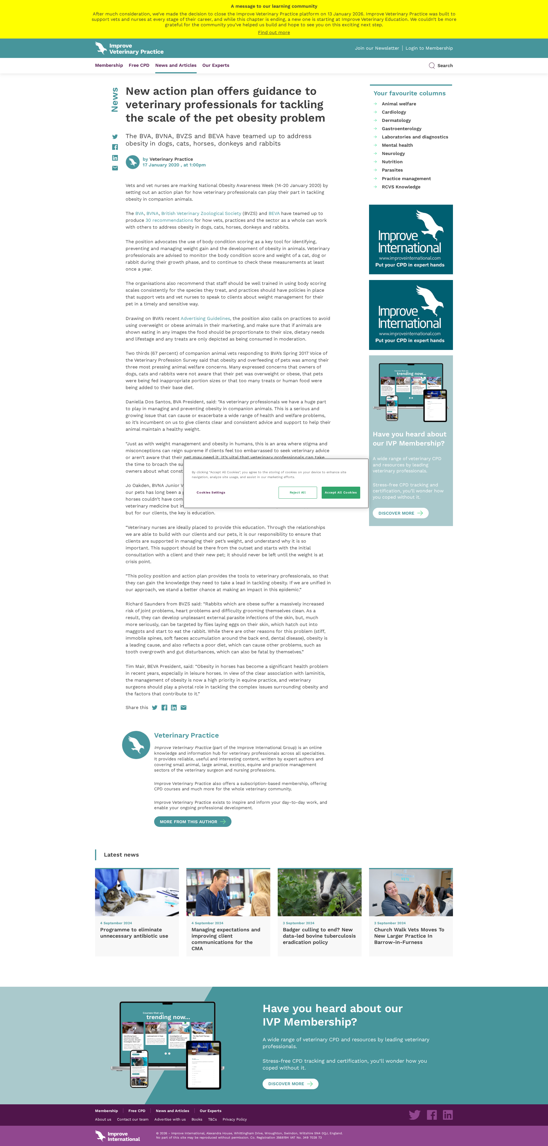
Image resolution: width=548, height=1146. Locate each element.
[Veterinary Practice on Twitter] (415, 1115)
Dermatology (396, 120)
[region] (276, 483)
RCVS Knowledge (401, 187)
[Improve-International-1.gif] (411, 240)
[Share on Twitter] (106, 136)
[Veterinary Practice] (136, 779)
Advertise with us (170, 1119)
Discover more (396, 513)
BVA (139, 213)
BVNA (152, 213)
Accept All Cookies (341, 492)
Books (197, 1119)
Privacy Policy (235, 1119)
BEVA (274, 213)
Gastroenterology (402, 128)
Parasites (392, 170)
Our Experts (215, 65)
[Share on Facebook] (106, 147)
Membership (109, 65)
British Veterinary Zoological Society (201, 213)
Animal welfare (399, 103)
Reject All (298, 492)
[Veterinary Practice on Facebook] (432, 1115)
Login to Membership (429, 48)
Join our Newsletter (377, 48)
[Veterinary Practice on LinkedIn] (448, 1115)
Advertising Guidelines (205, 318)
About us (103, 1119)
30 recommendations (169, 220)
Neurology (393, 153)
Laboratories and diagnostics (415, 137)
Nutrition (392, 161)
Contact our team (132, 1119)
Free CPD (139, 65)
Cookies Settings (211, 492)
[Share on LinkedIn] (106, 158)
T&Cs (212, 1119)
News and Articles (176, 65)
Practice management (406, 178)
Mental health (397, 145)
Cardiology (394, 112)
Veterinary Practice (171, 159)
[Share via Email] (106, 168)
